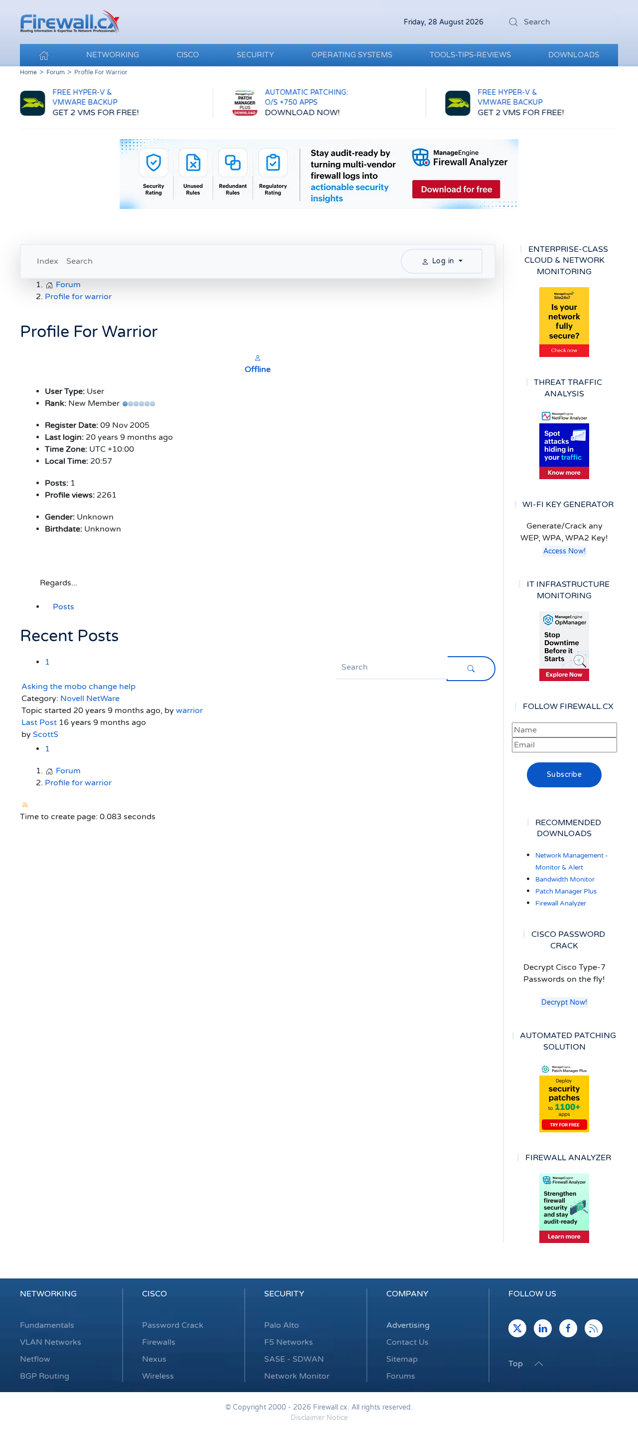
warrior (189, 711)
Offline (258, 369)
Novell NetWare (90, 699)
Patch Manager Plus (566, 892)
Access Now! (564, 551)
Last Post (39, 722)
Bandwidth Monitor (565, 880)
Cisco (154, 1294)
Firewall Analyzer (560, 903)
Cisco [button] (187, 54)
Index (47, 261)
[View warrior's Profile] (257, 357)
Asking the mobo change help (78, 687)
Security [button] (255, 54)
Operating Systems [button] (352, 54)
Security (284, 1294)
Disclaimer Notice (319, 1418)
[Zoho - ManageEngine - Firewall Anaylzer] (319, 174)
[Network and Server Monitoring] (564, 646)
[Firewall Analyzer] (564, 1208)
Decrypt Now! (564, 1002)
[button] (538, 1363)
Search (79, 261)
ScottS (45, 734)
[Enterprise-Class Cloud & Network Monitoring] (564, 322)
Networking (48, 1294)
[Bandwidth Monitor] (564, 444)
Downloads (573, 54)
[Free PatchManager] (564, 1097)
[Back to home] (70, 22)
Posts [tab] (63, 607)
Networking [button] (112, 54)
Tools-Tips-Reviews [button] (470, 54)
